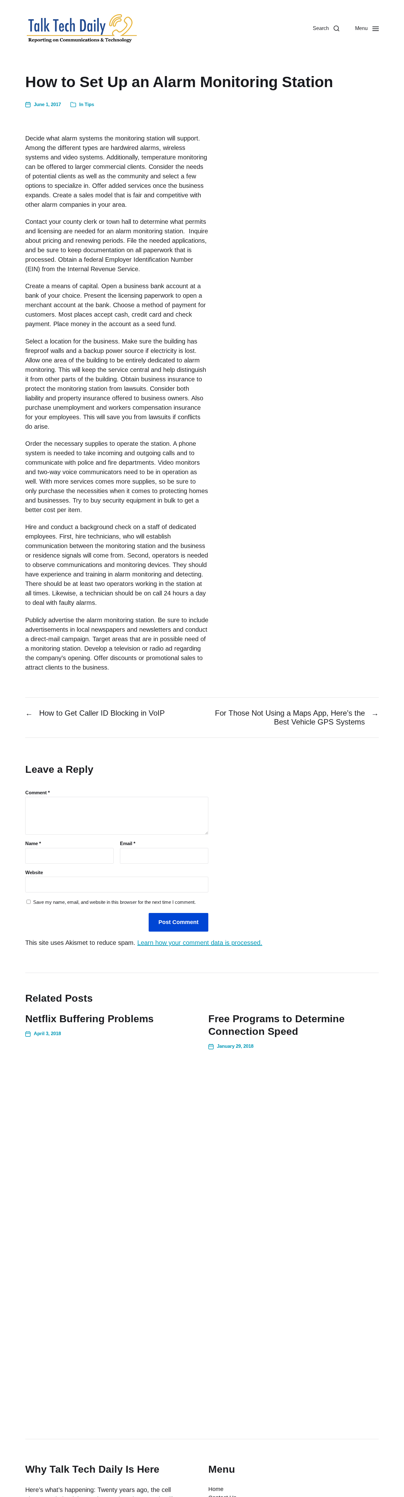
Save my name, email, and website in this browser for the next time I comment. (114, 902)
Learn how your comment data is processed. (199, 942)
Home (215, 1489)
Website (34, 872)
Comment (37, 792)
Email (127, 843)
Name (33, 843)
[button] (326, 28)
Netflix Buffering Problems (89, 1018)
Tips (89, 104)
